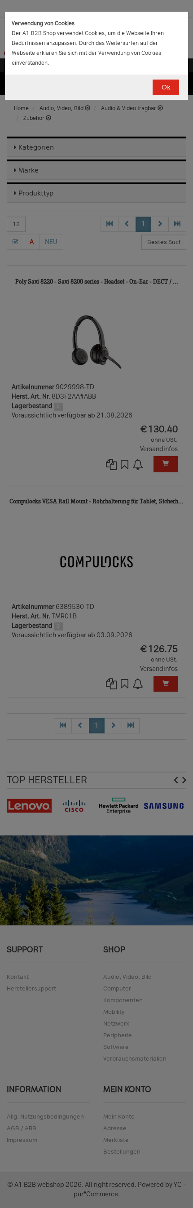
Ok (166, 87)
